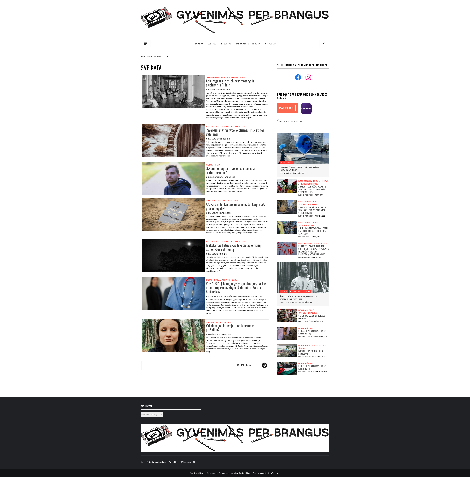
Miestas (209, 165)
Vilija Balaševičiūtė (287, 173)
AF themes (275, 473)
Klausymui (226, 43)
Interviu (209, 280)
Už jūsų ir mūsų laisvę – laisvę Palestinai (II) (312, 367)
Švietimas (302, 348)
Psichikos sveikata (229, 77)
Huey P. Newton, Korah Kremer (291, 302)
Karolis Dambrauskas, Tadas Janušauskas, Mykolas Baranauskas (229, 296)
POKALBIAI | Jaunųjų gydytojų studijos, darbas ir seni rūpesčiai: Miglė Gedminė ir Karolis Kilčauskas (236, 287)
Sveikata (242, 77)
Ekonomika (316, 181)
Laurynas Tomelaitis (307, 337)
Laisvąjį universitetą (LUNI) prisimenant (310, 352)
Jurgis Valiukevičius (307, 195)
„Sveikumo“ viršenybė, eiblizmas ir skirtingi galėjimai (235, 132)
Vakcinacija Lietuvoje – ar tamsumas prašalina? (230, 327)
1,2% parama (185, 462)
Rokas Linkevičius (306, 321)
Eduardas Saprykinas (215, 177)
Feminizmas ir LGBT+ (213, 77)
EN (194, 462)
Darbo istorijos (287, 162)
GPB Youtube (242, 43)
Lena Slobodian (305, 257)
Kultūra (309, 310)
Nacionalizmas (295, 291)
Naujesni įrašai (244, 365)
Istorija (284, 291)
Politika (219, 322)
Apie (142, 462)
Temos (197, 43)
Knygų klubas (211, 201)
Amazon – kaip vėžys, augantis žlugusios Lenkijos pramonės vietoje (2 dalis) (312, 189)
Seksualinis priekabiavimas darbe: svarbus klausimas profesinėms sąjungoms (313, 231)
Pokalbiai (226, 280)
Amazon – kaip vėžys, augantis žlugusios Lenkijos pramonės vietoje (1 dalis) (312, 210)
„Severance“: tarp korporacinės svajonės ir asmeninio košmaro (299, 169)
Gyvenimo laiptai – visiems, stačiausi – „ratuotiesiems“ (232, 170)
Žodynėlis (213, 43)
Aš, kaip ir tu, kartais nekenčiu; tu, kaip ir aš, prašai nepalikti (235, 206)
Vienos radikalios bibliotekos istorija (311, 317)
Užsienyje (324, 243)
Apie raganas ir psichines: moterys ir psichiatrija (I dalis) (230, 83)
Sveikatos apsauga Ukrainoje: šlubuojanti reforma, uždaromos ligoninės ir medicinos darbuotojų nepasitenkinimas (313, 250)
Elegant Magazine (260, 473)
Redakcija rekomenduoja (231, 126)
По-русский (270, 43)
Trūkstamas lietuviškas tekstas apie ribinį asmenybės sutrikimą (233, 247)
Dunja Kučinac (305, 237)
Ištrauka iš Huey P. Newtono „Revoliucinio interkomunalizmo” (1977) (298, 298)
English (256, 43)
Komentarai (210, 322)
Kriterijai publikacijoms (156, 462)
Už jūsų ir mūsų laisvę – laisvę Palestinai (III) (312, 332)
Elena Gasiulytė (213, 90)
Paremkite (173, 462)
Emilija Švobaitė (213, 334)
